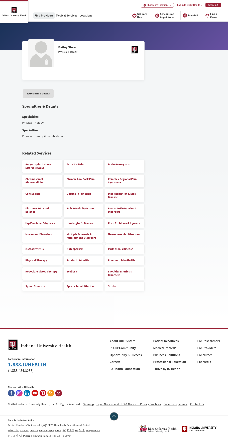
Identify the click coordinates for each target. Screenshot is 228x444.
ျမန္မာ (44, 424)
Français (24, 430)
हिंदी (64, 430)
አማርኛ (29, 424)
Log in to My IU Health (188, 5)
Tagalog (47, 435)
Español (20, 424)
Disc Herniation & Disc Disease (122, 195)
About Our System (122, 341)
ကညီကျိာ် (80, 430)
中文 (50, 424)
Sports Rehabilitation (80, 286)
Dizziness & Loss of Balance (37, 210)
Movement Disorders (38, 234)
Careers (115, 362)
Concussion (32, 194)
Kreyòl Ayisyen (46, 430)
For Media (204, 362)
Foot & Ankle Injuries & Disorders (122, 210)
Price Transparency (175, 404)
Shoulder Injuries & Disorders (120, 273)
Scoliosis (72, 271)
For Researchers (208, 341)
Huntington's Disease (80, 223)
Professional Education (169, 362)
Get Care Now (142, 15)
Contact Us (197, 404)
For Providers (206, 348)
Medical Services (66, 15)
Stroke (112, 286)
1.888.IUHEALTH (27, 364)
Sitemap (88, 404)
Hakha (58, 430)
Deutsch (34, 430)
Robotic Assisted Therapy (41, 271)
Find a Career (214, 15)
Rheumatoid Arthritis (121, 260)
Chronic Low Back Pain (81, 179)
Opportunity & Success (126, 355)
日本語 (70, 430)
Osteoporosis (75, 249)
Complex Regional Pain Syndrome (122, 181)
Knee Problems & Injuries (124, 223)
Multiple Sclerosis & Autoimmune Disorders (81, 236)
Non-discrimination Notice (21, 420)
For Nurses (204, 355)
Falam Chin (13, 430)
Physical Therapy (36, 260)
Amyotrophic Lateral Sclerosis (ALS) (38, 166)
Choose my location (157, 5)
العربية (36, 424)
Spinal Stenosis (35, 286)
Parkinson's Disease (120, 249)
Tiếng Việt (66, 435)
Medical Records (164, 348)
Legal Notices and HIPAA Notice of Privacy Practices (128, 404)
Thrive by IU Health (166, 369)
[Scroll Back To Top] (114, 416)
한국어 (11, 435)
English (11, 424)
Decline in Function (79, 194)
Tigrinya (56, 435)
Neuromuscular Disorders (124, 234)
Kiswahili (37, 435)
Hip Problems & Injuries (40, 223)
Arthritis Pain (75, 164)
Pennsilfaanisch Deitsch (78, 424)
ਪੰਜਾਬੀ (19, 435)
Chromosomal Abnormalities (34, 181)
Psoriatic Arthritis (78, 260)
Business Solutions (166, 355)
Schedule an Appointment (167, 15)
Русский (27, 435)
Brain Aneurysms (119, 164)
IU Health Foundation (125, 369)
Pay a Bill (193, 15)
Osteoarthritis (34, 249)
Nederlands (60, 424)
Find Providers (44, 15)
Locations (86, 15)
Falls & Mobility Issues (80, 208)
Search (212, 5)
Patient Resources (166, 341)
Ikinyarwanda (93, 430)
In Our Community (123, 348)
